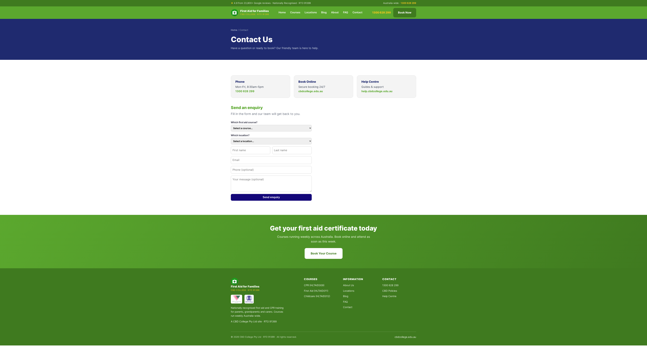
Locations (311, 12)
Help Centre (389, 296)
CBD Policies (389, 290)
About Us (348, 285)
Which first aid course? (244, 122)
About (335, 12)
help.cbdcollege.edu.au (376, 91)
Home (282, 12)
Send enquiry (271, 197)
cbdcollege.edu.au (310, 91)
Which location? (240, 135)
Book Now (404, 12)
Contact (357, 12)
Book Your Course (323, 253)
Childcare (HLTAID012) (317, 296)
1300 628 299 (408, 3)
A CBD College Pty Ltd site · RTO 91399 (254, 321)
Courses (295, 12)
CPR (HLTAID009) (314, 285)
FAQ (345, 12)
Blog (324, 12)
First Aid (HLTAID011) (316, 290)
